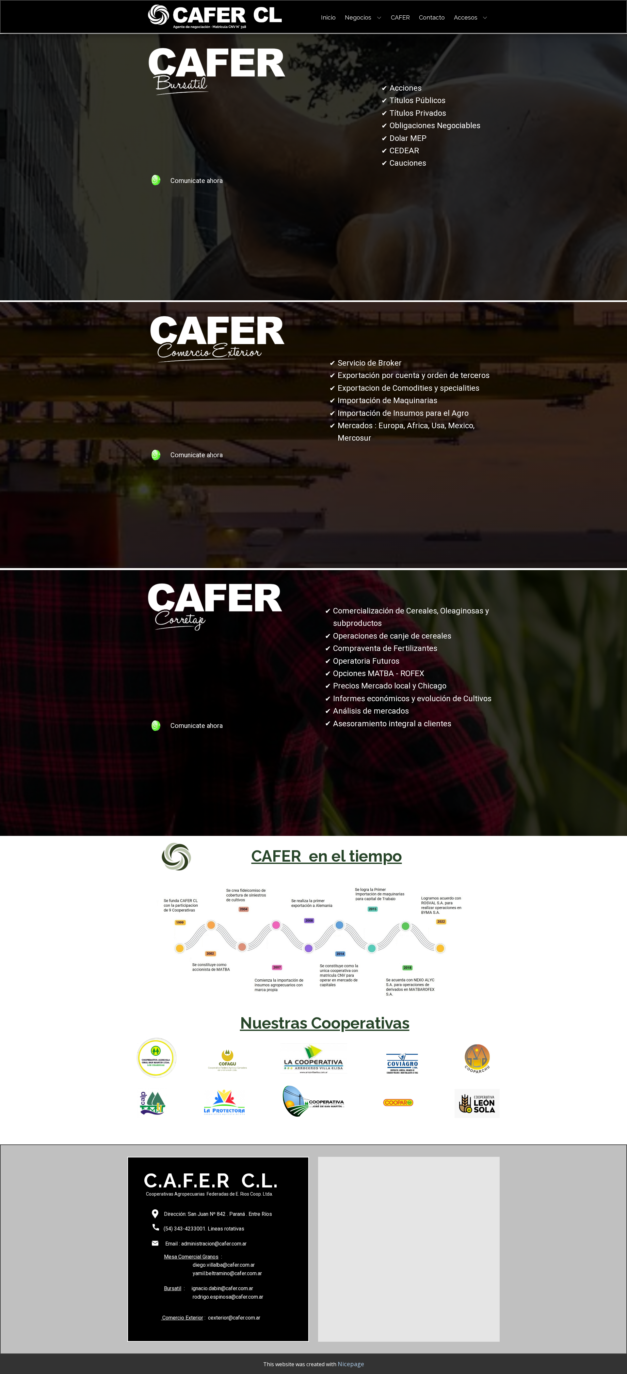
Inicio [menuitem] (328, 17)
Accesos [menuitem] (465, 17)
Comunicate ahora (196, 181)
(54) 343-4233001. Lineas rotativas (203, 1229)
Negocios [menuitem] (358, 17)
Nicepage (351, 1364)
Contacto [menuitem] (432, 17)
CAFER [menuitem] (400, 17)
